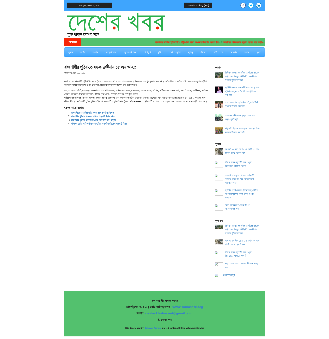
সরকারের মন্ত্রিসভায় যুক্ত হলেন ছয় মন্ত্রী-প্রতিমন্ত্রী (242, 42)
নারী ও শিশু (218, 52)
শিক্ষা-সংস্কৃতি (174, 52)
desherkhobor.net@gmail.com (168, 313)
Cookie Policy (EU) (198, 5)
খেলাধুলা (147, 52)
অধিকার (233, 52)
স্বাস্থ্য (190, 52)
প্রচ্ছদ (70, 52)
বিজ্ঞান (246, 52)
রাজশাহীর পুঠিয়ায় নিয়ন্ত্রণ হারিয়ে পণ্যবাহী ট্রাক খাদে (92, 116)
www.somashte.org (187, 307)
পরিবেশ (203, 52)
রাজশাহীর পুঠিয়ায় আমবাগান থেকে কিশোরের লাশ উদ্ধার (93, 120)
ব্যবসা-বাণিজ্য (130, 52)
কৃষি (159, 52)
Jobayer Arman (153, 328)
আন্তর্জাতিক (111, 52)
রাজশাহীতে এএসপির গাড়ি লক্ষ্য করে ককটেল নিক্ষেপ (92, 112)
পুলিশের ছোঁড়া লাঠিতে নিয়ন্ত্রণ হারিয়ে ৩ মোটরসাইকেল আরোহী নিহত (99, 123)
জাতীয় (83, 52)
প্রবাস (258, 52)
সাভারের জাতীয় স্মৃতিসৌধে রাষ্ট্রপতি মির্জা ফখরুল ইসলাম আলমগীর (181, 42)
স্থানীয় (95, 52)
